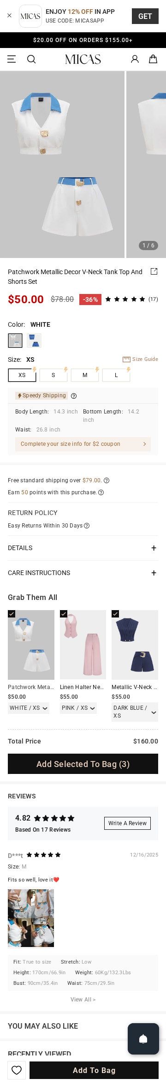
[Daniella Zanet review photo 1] (31, 918)
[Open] (143, 1039)
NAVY (34, 340)
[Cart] (153, 59)
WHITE (15, 340)
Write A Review (127, 823)
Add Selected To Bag (83, 764)
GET (145, 16)
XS (22, 375)
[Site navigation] (13, 59)
